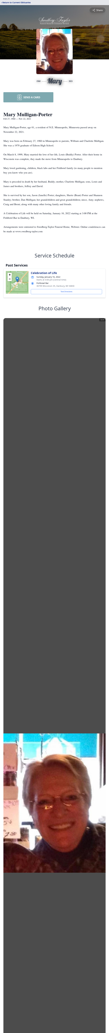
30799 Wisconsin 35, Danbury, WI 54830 (55, 286)
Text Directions (66, 291)
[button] (17, 279)
